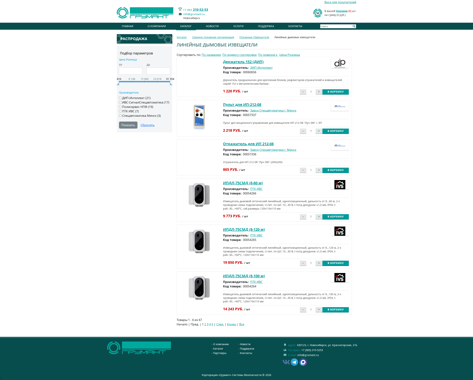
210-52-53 (200, 9)
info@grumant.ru (194, 14)
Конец (231, 324)
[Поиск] (354, 26)
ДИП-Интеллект (261, 68)
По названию (211, 55)
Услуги (238, 26)
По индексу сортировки (239, 55)
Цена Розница (289, 55)
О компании (157, 26)
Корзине (342, 11)
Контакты (295, 26)
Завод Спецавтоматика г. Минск (273, 110)
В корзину (336, 91)
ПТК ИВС (256, 189)
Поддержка (266, 26)
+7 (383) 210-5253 (312, 350)
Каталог (186, 26)
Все (241, 324)
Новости (212, 26)
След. (220, 324)
